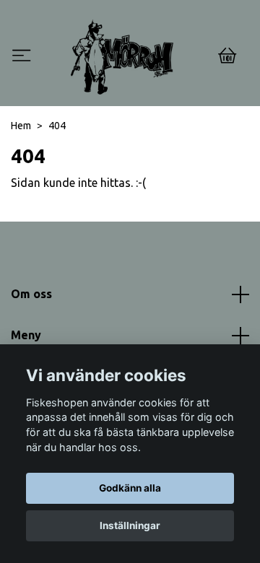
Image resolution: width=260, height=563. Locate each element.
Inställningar (130, 525)
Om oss (31, 293)
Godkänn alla (130, 488)
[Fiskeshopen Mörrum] (122, 57)
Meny (26, 334)
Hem (21, 125)
